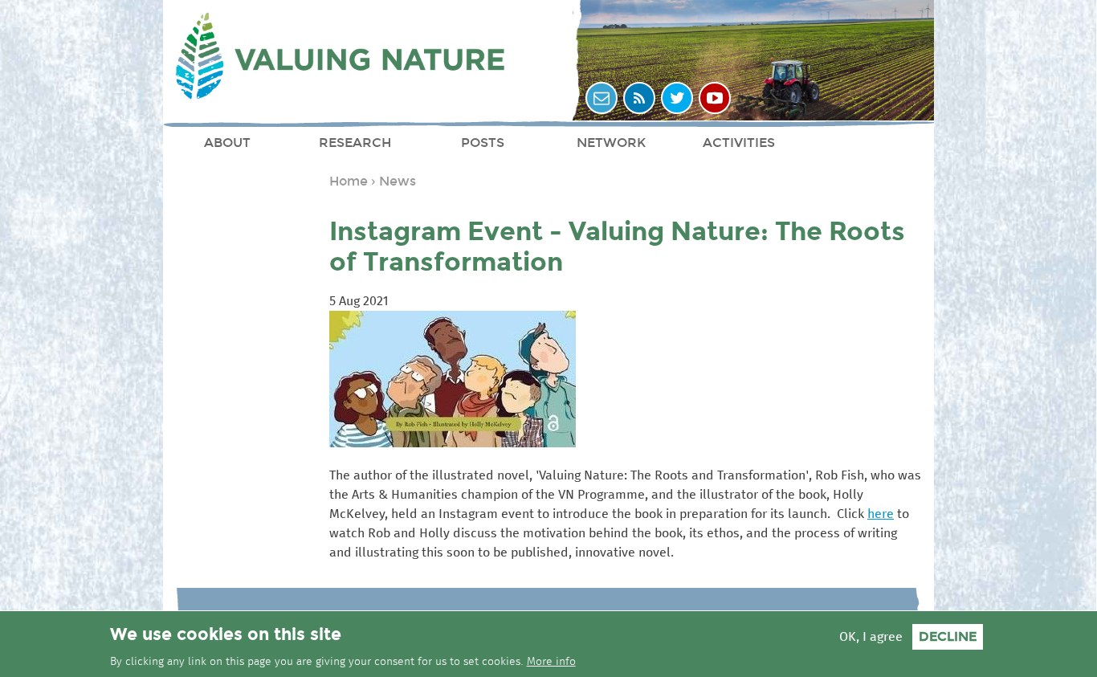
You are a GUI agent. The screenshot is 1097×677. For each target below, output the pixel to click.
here (880, 514)
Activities (739, 142)
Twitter (677, 98)
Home (348, 181)
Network (611, 142)
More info (551, 661)
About (227, 142)
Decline (948, 636)
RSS (639, 98)
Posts (482, 142)
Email (601, 98)
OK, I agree (871, 636)
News (397, 181)
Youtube (715, 98)
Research (355, 142)
